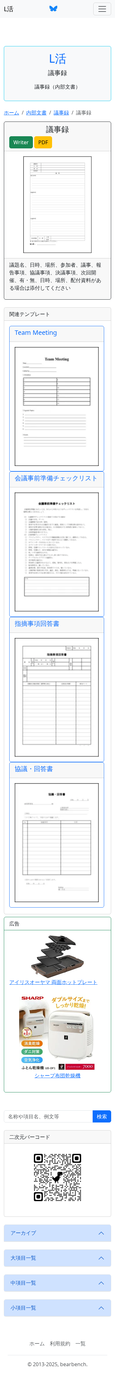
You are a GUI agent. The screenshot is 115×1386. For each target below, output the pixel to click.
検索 (102, 1116)
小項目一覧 (23, 1307)
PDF (43, 142)
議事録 (61, 112)
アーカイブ (23, 1232)
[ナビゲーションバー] (102, 9)
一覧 (80, 1343)
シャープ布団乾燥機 (57, 1075)
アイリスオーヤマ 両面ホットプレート (53, 982)
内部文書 (36, 112)
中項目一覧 (23, 1282)
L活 (8, 8)
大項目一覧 (23, 1257)
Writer (21, 142)
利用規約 (60, 1343)
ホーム (11, 112)
